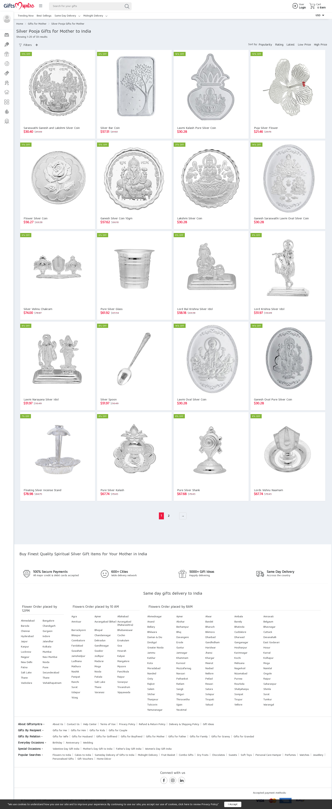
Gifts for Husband (82, 736)
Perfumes (290, 755)
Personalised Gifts (63, 759)
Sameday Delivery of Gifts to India (114, 755)
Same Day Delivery (66, 16)
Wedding (88, 743)
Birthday (57, 743)
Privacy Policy (127, 724)
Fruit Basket (168, 755)
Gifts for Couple (118, 730)
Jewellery (318, 755)
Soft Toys (246, 755)
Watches (304, 755)
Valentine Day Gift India (66, 749)
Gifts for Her (60, 730)
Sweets (233, 755)
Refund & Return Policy (152, 724)
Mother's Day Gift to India (97, 749)
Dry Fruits (202, 755)
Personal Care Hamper (268, 755)
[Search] (127, 6)
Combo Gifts (186, 755)
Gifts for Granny (220, 736)
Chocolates (218, 755)
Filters (27, 45)
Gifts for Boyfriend (131, 736)
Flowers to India (62, 755)
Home (19, 24)
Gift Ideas (208, 724)
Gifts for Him (78, 730)
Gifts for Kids (97, 730)
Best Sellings (44, 16)
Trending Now (26, 16)
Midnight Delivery (93, 16)
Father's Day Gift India (128, 749)
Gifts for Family (199, 736)
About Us (58, 724)
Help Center (90, 724)
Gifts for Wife (60, 736)
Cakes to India (83, 755)
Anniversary (72, 743)
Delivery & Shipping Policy (184, 724)
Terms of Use (107, 724)
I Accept (232, 804)
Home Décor (104, 759)
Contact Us (73, 724)
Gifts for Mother (37, 24)
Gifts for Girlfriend (106, 736)
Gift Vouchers (85, 759)
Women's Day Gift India (158, 749)
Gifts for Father (177, 736)
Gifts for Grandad (244, 736)
